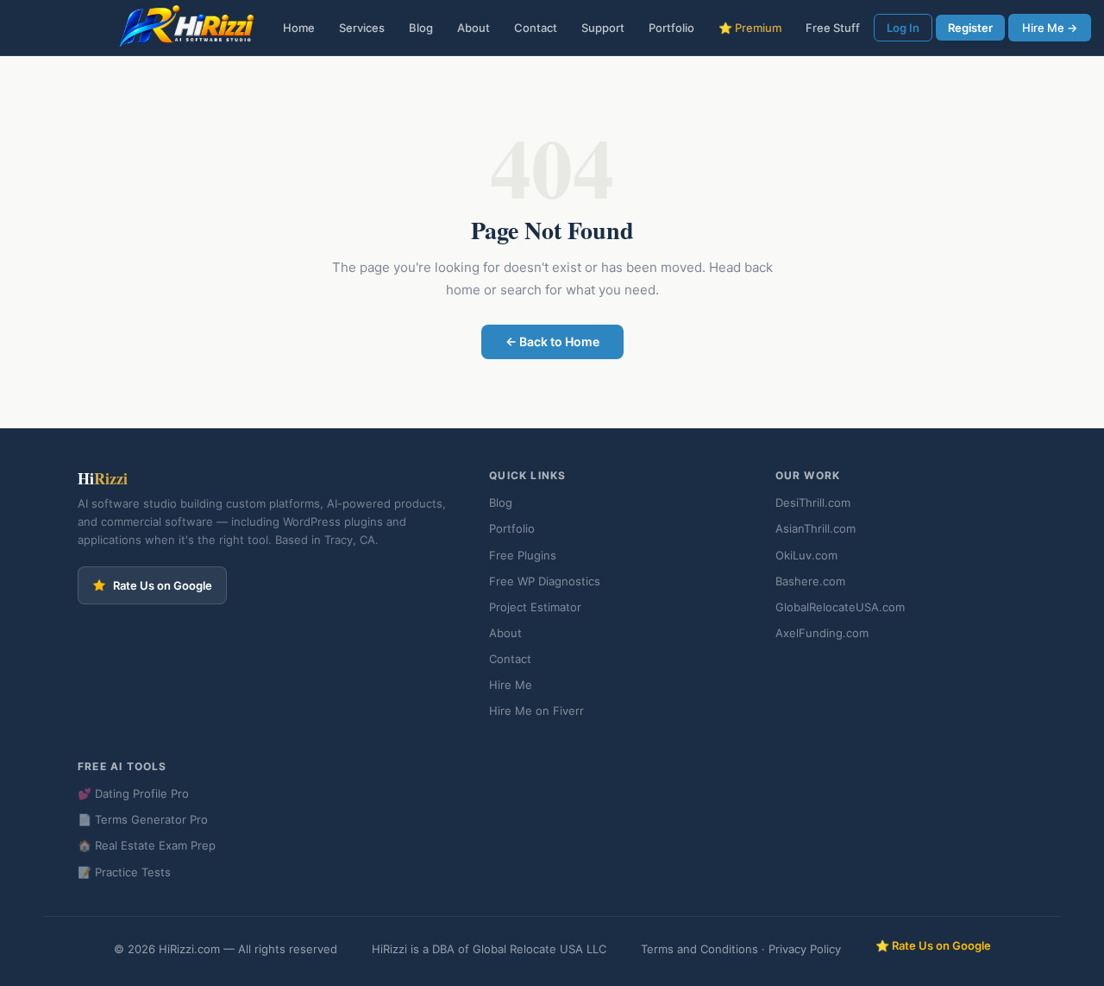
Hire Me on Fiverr (536, 710)
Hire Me (510, 685)
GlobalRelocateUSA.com (840, 607)
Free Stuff (833, 28)
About (473, 28)
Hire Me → (1049, 28)
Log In (903, 28)
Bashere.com (810, 581)
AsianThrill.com (815, 528)
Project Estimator (535, 607)
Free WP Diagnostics (544, 581)
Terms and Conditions (699, 949)
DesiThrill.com (812, 502)
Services (362, 28)
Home (299, 28)
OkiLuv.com (806, 555)
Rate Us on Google (162, 585)
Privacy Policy (804, 949)
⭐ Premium (749, 28)
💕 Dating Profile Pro (133, 793)
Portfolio (671, 28)
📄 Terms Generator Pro (143, 819)
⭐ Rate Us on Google (933, 945)
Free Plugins (522, 555)
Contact (535, 28)
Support (602, 28)
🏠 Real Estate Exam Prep (147, 845)
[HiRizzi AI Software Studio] (187, 28)
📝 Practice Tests (124, 872)
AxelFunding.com (822, 633)
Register (970, 28)
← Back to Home (552, 341)
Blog (421, 28)
